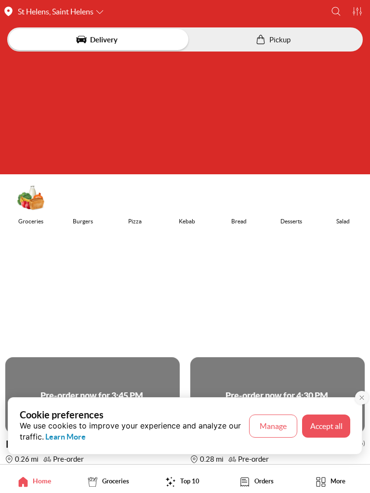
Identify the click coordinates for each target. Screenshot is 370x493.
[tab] (37, 481)
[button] (336, 11)
